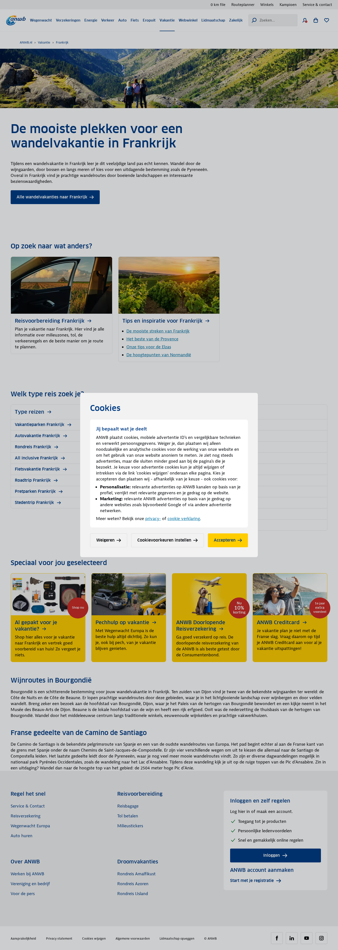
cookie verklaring (184, 518)
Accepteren (225, 540)
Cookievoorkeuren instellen (164, 540)
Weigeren (105, 540)
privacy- (153, 518)
